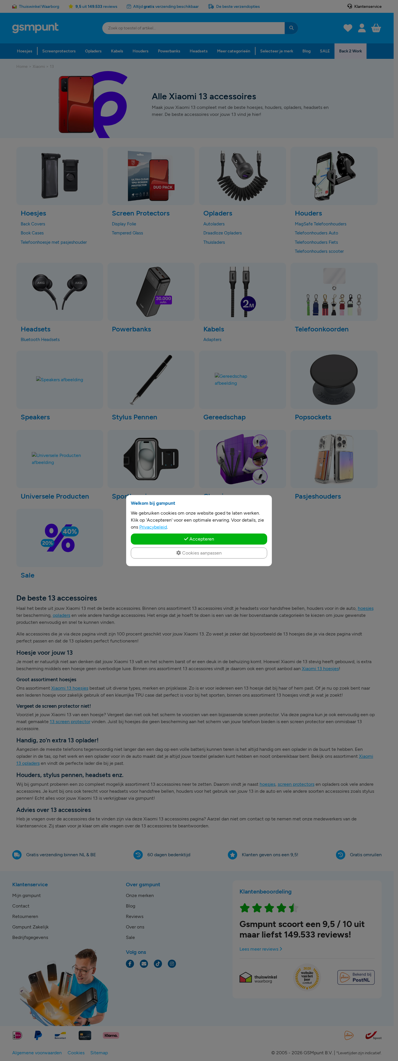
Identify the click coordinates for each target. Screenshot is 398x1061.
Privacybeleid (153, 526)
